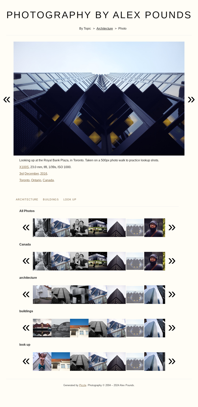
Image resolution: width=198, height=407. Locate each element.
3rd (21, 173)
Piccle (82, 385)
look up (69, 199)
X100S (24, 167)
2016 (43, 173)
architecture (104, 28)
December (32, 173)
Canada (48, 180)
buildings (51, 199)
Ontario (36, 180)
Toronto (24, 180)
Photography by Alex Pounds (99, 14)
